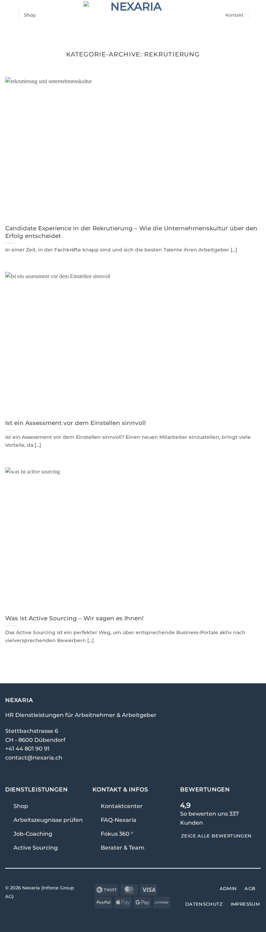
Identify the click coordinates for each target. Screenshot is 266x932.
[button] (9, 14)
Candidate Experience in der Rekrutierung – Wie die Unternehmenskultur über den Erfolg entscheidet (131, 232)
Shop (30, 15)
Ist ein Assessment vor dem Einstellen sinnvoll (75, 422)
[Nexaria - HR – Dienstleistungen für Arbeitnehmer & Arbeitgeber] (133, 15)
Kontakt (234, 15)
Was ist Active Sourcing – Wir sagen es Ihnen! (74, 618)
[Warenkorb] (257, 15)
